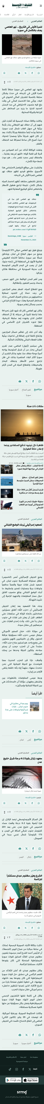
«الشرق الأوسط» (30, 65)
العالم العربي (36, 19)
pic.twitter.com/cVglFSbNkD (24, 227)
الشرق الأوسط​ (29, 13)
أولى (29, 737)
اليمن (21, 854)
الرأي (13, 13)
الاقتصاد (6, 13)
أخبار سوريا (13, 387)
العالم (20, 13)
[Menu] (42, 5)
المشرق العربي (17, 19)
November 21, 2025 (28, 238)
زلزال (29, 854)
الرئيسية (39, 13)
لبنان (22, 737)
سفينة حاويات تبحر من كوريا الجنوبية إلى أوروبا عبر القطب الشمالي (31, 502)
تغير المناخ (26, 387)
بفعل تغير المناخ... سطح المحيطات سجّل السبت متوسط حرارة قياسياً (30, 478)
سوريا (28, 393)
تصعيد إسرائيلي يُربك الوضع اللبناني (23, 522)
